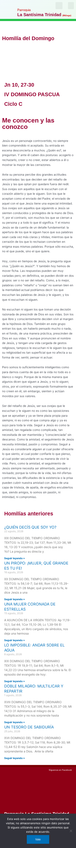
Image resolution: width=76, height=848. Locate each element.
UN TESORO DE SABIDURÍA (29, 727)
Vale (38, 839)
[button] (71, 5)
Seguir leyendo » (14, 558)
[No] (71, 831)
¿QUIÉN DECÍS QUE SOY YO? (30, 527)
